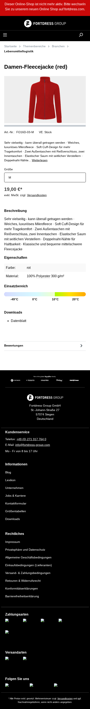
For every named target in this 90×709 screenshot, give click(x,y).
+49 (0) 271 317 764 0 (31, 439)
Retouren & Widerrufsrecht (23, 580)
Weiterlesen (40, 160)
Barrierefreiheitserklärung (22, 596)
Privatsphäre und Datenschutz (25, 549)
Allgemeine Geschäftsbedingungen (28, 557)
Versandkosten (65, 698)
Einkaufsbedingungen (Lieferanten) (28, 565)
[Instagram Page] (16, 685)
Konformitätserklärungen (21, 588)
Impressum (12, 542)
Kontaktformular (15, 503)
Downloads (12, 519)
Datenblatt (18, 321)
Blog (8, 472)
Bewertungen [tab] (13, 345)
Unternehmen (14, 488)
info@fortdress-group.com (32, 444)
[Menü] (5, 35)
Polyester (43, 276)
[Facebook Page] (41, 685)
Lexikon (10, 480)
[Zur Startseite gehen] (45, 23)
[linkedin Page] (63, 685)
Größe (8, 169)
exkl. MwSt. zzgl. (25, 195)
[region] (45, 101)
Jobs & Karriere (15, 495)
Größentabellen (15, 511)
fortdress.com (74, 9)
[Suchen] (81, 35)
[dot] (45, 126)
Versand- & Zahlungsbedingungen (27, 573)
